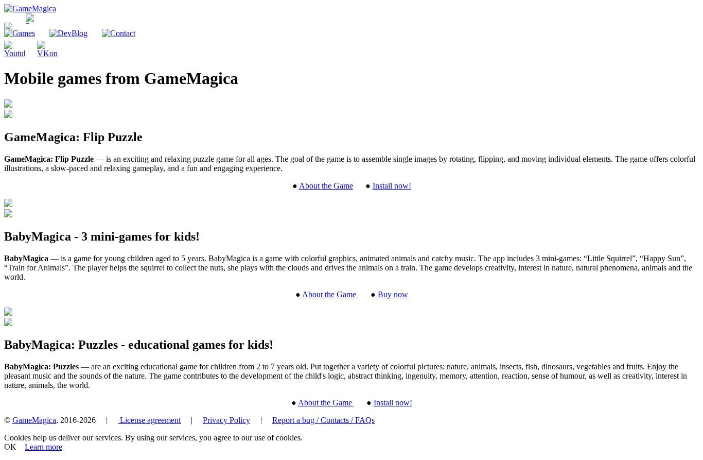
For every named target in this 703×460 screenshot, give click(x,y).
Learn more (43, 446)
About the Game (326, 185)
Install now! (392, 185)
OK (10, 446)
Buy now (393, 294)
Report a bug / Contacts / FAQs (323, 420)
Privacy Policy (226, 420)
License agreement (149, 420)
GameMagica (34, 420)
